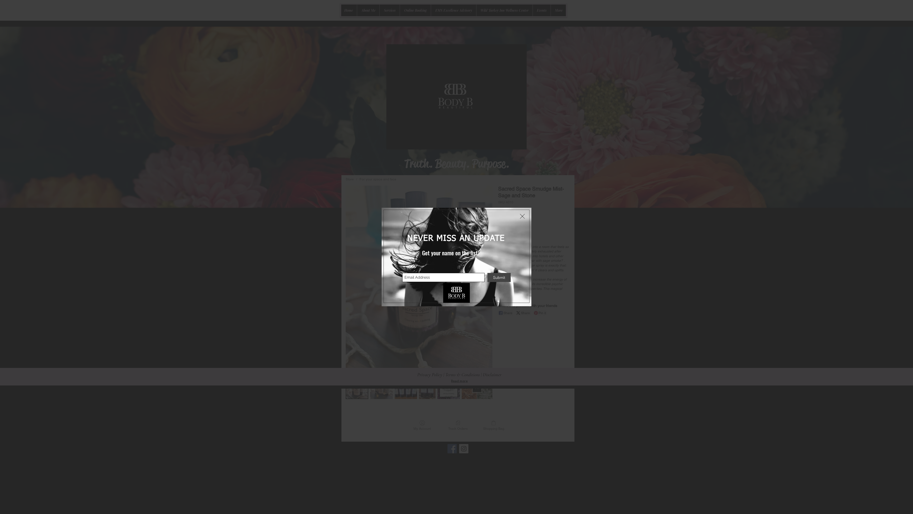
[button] (522, 216)
